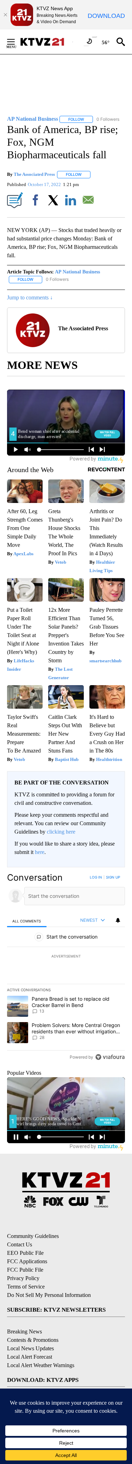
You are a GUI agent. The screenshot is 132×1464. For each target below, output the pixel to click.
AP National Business (77, 271)
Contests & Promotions (32, 1340)
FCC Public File (25, 1270)
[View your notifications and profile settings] (118, 920)
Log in (96, 877)
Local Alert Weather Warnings (40, 1365)
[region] (66, 969)
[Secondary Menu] (16, 42)
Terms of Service (26, 1287)
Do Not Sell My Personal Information (49, 1295)
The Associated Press (34, 174)
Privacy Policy (23, 1278)
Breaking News (24, 1331)
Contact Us (19, 1244)
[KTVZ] (46, 42)
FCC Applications (27, 1261)
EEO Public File (25, 1253)
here (39, 852)
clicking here (61, 832)
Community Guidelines (33, 1236)
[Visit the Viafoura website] (110, 1057)
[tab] (26, 921)
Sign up (113, 877)
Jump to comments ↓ (30, 297)
